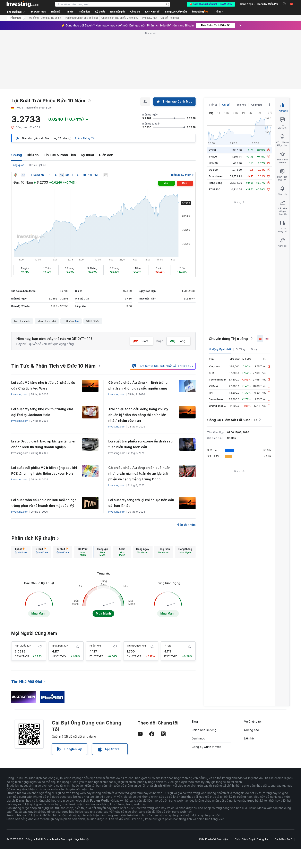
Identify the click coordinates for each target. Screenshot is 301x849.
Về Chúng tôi (252, 721)
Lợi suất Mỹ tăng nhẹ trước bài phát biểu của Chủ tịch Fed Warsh (43, 385)
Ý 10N (167, 645)
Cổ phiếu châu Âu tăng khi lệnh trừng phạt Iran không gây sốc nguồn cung (137, 385)
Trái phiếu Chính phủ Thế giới (81, 17)
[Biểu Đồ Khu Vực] (23, 175)
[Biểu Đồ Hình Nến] (15, 175)
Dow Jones (216, 176)
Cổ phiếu (256, 104)
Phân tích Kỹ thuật (33, 538)
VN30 (212, 149)
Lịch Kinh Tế (152, 11)
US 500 (213, 169)
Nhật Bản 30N (60, 645)
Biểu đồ (33, 155)
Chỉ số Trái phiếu (170, 17)
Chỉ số (226, 104)
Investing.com (19, 394)
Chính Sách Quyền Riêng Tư (251, 839)
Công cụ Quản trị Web (207, 746)
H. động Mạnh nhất (220, 349)
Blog (195, 721)
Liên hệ (249, 738)
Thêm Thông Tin (85, 138)
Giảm (144, 341)
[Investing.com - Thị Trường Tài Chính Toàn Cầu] (23, 4)
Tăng (181, 341)
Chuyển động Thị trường (228, 338)
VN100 (213, 156)
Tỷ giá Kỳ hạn (149, 17)
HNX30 (213, 163)
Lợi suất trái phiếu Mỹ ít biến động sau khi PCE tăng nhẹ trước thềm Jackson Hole (44, 470)
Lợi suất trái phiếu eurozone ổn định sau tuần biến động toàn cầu (140, 444)
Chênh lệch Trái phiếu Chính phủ (119, 17)
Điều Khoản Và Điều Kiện (213, 839)
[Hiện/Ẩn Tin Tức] (105, 175)
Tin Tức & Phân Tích (60, 155)
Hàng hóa (240, 104)
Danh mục (198, 738)
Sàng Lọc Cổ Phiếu (176, 11)
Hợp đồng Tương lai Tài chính (44, 17)
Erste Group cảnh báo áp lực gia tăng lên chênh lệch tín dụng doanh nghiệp (43, 444)
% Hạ (254, 349)
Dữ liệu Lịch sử (37, 165)
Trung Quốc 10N (136, 645)
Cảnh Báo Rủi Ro (284, 839)
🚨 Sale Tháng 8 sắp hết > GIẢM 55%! (211, 4)
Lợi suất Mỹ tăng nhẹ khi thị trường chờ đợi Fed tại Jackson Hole (42, 412)
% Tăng (241, 349)
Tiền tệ (213, 104)
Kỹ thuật (87, 155)
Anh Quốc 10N (23, 645)
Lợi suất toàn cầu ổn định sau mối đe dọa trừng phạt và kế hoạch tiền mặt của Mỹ (44, 503)
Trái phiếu (15, 17)
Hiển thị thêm (186, 524)
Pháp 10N (95, 645)
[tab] (21, 552)
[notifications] (284, 4)
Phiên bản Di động (204, 730)
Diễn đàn (106, 155)
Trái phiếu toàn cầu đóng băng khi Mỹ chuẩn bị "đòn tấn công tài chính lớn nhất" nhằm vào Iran (138, 415)
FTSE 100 (214, 189)
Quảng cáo (251, 730)
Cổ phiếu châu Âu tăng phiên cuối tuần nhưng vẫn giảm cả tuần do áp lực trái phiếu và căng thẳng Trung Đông (139, 473)
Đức (77, 321)
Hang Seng (215, 182)
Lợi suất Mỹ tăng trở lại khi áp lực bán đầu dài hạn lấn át (141, 503)
